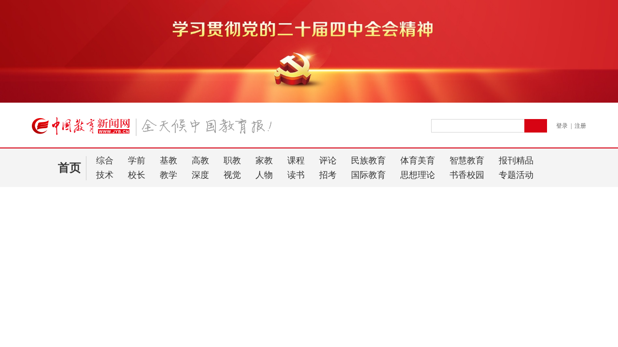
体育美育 (417, 160)
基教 (168, 160)
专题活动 (516, 175)
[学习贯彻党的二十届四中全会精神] (309, 100)
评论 (328, 160)
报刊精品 (516, 160)
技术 (104, 175)
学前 (136, 160)
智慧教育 (466, 160)
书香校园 (466, 175)
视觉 (232, 175)
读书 (296, 175)
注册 (580, 125)
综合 (104, 160)
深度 (200, 175)
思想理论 (417, 175)
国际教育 (368, 175)
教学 (168, 175)
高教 (200, 160)
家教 (264, 160)
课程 (296, 160)
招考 (328, 175)
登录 (562, 125)
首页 (69, 167)
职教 (232, 160)
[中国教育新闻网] (155, 130)
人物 (264, 175)
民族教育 (368, 160)
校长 (136, 175)
